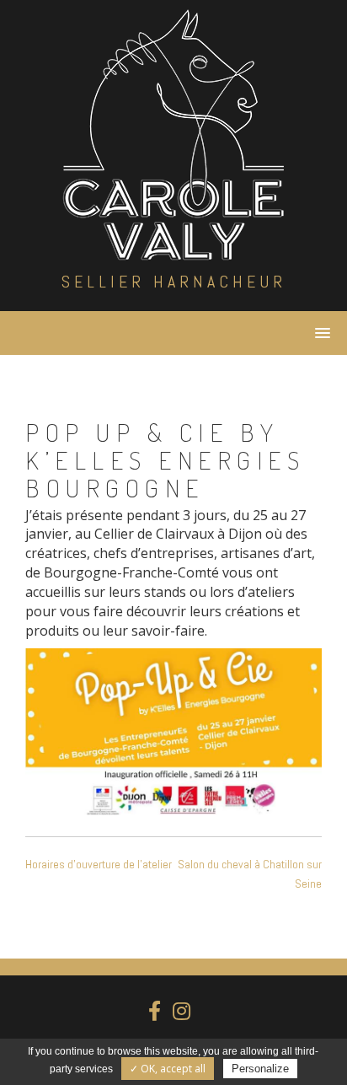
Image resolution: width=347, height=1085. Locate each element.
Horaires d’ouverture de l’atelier (98, 864)
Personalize (260, 1068)
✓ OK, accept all (168, 1068)
